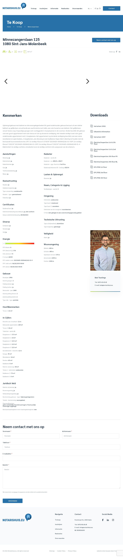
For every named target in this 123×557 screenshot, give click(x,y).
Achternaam (67, 431)
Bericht (6, 465)
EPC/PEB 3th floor (100, 178)
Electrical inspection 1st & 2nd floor (105, 150)
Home (9, 27)
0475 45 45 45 (102, 282)
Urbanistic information (102, 131)
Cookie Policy (61, 551)
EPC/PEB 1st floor (100, 167)
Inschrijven (43, 8)
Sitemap (52, 551)
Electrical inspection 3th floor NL (106, 162)
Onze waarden (77, 8)
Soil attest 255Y (99, 137)
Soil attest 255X (100, 126)
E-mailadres (7, 453)
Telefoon (6, 442)
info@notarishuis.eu (86, 527)
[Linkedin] (97, 9)
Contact (112, 8)
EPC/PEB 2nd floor (100, 172)
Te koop (33, 8)
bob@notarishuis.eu (106, 285)
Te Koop (19, 27)
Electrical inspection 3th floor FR (105, 156)
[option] (47, 81)
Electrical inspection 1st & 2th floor (105, 143)
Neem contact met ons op (106, 40)
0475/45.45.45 (82, 524)
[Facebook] (95, 8)
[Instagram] (100, 8)
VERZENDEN (12, 501)
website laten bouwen (104, 551)
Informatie (54, 8)
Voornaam (7, 431)
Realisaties (65, 8)
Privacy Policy (72, 551)
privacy (15, 492)
